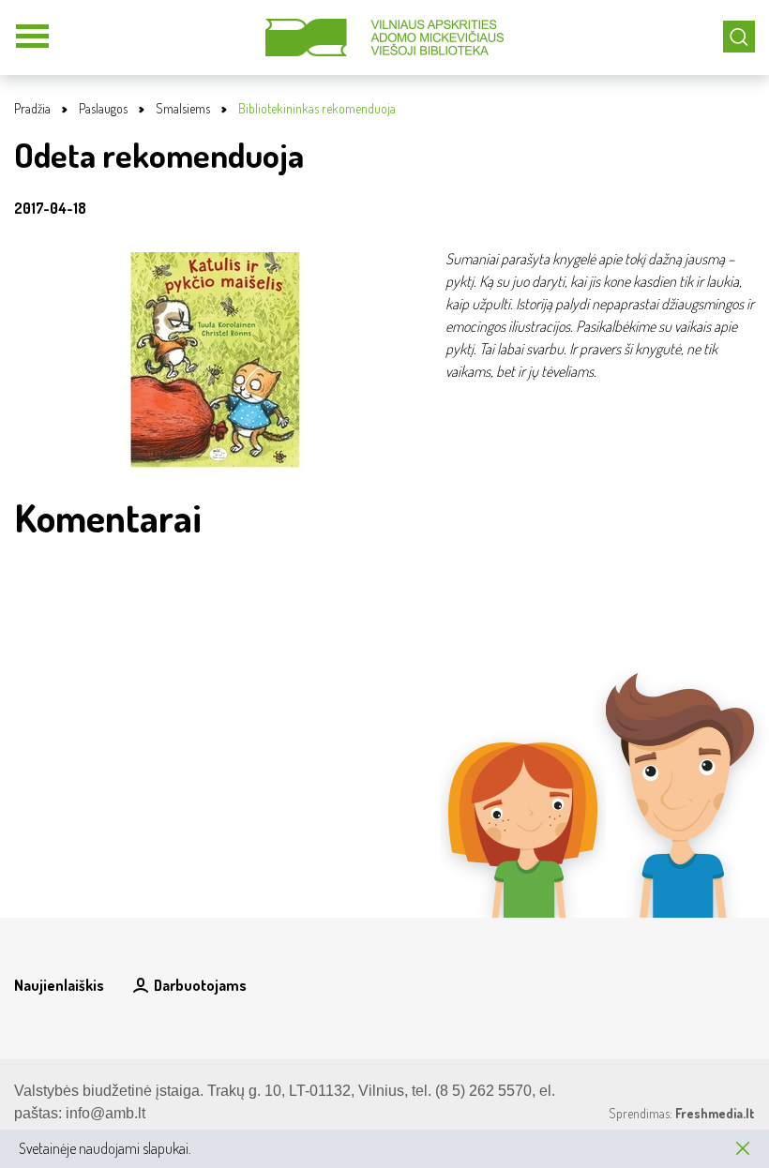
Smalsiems (183, 108)
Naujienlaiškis (59, 985)
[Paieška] (739, 36)
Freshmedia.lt (715, 1113)
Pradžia (32, 108)
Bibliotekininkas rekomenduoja (317, 108)
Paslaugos (103, 108)
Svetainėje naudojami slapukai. (105, 1148)
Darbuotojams (200, 985)
